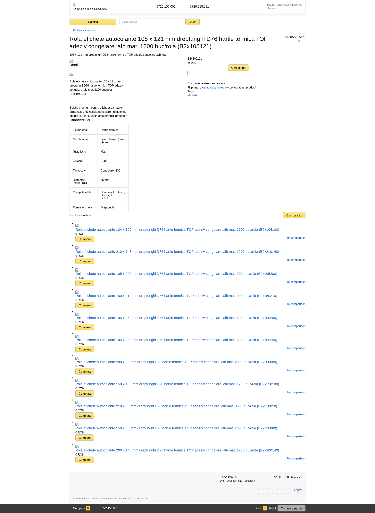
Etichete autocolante (84, 30)
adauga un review (217, 87)
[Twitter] (270, 491)
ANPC (298, 490)
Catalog (93, 21)
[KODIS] (74, 4)
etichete (192, 95)
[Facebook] (261, 491)
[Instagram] (279, 491)
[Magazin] (71, 30)
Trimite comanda (291, 508)
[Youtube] (288, 491)
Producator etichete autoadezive (90, 8)
